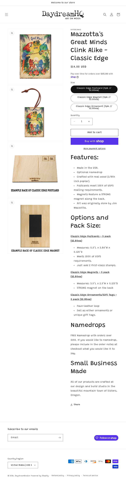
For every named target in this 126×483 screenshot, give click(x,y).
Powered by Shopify (40, 476)
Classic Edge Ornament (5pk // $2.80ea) (94, 107)
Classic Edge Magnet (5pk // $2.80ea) (94, 98)
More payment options (95, 149)
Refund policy (58, 476)
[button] (6, 14)
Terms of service (90, 476)
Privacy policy (73, 476)
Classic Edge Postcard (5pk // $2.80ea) (94, 89)
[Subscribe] (59, 437)
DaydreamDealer (22, 476)
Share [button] (77, 405)
